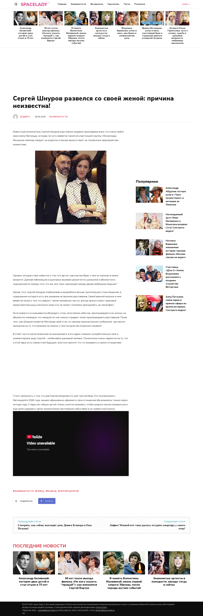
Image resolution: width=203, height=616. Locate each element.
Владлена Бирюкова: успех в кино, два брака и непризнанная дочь (127, 33)
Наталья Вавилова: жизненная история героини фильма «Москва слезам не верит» (176, 249)
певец (40, 491)
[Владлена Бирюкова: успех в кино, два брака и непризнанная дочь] (127, 18)
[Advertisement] (101, 69)
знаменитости (24, 491)
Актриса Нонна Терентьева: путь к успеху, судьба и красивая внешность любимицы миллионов (177, 36)
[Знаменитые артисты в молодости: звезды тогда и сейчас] (101, 18)
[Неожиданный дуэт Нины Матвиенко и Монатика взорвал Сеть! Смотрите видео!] (149, 221)
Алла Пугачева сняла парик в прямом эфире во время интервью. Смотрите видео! (176, 303)
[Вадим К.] (16, 116)
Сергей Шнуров (69, 491)
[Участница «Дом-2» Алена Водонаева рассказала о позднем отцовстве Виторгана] (149, 273)
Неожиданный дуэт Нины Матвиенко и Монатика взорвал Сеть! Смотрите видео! (176, 223)
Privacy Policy (101, 607)
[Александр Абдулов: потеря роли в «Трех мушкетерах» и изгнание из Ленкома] (149, 195)
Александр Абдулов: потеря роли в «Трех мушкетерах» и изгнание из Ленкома (176, 196)
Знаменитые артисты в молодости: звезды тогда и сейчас (101, 33)
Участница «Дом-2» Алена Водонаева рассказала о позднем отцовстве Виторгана (175, 277)
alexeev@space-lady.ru (105, 610)
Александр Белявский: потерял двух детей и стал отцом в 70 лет (26, 33)
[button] (16, 4)
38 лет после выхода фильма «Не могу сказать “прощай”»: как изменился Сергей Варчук (51, 34)
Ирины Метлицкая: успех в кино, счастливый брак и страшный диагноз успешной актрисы (152, 33)
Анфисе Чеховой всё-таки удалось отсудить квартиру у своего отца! (147, 527)
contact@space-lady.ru (47, 610)
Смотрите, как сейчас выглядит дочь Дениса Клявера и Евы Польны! (55, 527)
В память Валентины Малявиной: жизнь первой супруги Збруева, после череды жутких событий (76, 36)
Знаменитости (58, 117)
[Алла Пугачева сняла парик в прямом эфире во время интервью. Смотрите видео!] (149, 303)
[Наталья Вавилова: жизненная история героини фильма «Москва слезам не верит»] (149, 247)
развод (52, 491)
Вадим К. (25, 117)
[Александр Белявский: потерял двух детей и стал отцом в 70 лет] (25, 18)
